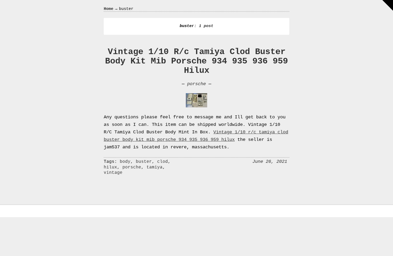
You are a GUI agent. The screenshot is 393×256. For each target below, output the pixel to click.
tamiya (155, 167)
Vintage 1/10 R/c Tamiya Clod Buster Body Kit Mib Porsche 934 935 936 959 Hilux (196, 61)
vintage (113, 172)
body (125, 161)
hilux (110, 167)
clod (162, 161)
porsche (196, 83)
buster (144, 161)
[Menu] (387, 5)
